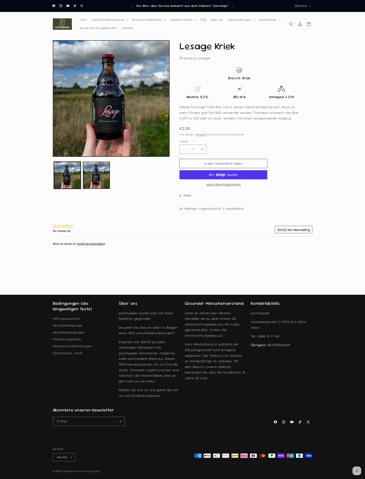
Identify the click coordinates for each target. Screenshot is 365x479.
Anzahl (183, 141)
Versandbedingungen (67, 325)
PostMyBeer (69, 471)
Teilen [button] (187, 195)
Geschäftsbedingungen (69, 332)
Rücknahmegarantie (67, 339)
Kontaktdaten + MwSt (68, 353)
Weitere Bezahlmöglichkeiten (223, 184)
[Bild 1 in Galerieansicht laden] (67, 175)
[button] (109, 20)
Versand (201, 134)
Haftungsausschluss (66, 318)
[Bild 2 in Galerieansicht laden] (96, 175)
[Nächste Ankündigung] (233, 6)
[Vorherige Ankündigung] (132, 6)
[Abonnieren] (120, 421)
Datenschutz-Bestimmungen (72, 346)
